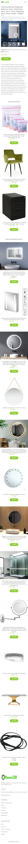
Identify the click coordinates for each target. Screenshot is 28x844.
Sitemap (3, 834)
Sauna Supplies (4, 812)
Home (2, 15)
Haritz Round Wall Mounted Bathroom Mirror (14, 494)
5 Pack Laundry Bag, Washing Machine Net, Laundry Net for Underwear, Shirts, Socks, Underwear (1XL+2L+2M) (14, 136)
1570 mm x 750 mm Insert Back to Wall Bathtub (14, 673)
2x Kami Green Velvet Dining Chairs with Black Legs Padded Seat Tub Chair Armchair (14, 180)
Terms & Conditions (5, 829)
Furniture (3, 810)
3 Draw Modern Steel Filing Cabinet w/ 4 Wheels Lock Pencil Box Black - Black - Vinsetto (14, 223)
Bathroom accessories (12, 49)
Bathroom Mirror (23, 49)
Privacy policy (4, 831)
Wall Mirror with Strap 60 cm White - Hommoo (14, 407)
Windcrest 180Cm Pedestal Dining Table (14, 715)
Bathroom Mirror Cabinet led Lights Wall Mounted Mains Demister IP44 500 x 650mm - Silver (14, 319)
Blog (2, 824)
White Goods (4, 815)
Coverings (3, 807)
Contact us (3, 826)
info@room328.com (5, 795)
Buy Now (6, 58)
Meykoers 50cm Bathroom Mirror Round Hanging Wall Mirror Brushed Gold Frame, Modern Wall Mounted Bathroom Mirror (14, 538)
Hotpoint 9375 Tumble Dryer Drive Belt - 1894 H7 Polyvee (14, 758)
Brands (2, 805)
